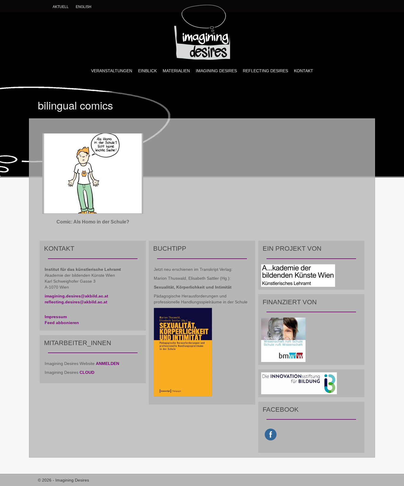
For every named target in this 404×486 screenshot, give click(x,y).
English (83, 7)
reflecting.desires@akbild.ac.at (76, 302)
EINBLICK (147, 70)
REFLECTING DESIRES (265, 70)
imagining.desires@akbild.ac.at (76, 296)
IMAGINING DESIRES (216, 70)
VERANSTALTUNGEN (111, 70)
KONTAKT (303, 70)
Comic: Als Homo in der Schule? (92, 221)
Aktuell (61, 7)
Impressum (56, 316)
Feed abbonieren (62, 322)
